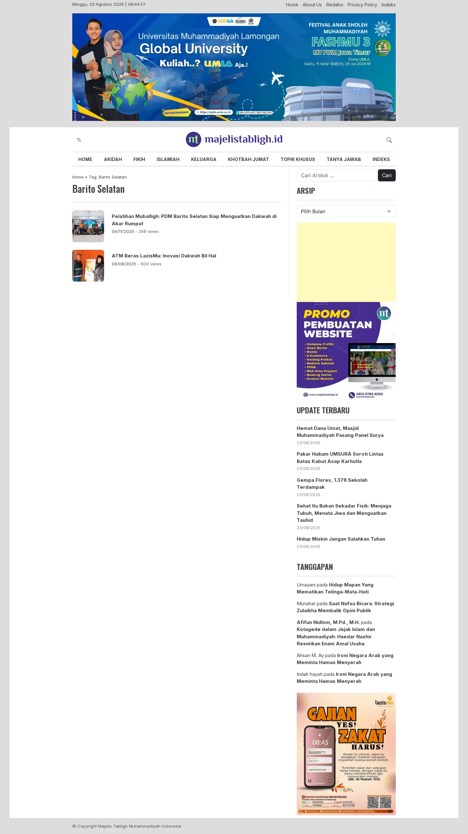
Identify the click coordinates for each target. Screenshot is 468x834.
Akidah (113, 159)
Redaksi (334, 4)
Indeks (389, 4)
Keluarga (203, 159)
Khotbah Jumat (248, 159)
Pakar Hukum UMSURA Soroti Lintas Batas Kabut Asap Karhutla (340, 457)
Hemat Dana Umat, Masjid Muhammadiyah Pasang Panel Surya (340, 431)
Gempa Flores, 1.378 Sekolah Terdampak (332, 483)
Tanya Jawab (344, 159)
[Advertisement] (346, 262)
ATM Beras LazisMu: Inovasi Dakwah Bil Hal (164, 256)
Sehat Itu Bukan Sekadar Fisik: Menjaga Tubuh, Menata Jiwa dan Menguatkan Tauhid (344, 513)
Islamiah (168, 159)
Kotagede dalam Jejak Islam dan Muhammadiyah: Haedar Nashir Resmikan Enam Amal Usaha (336, 636)
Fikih (139, 159)
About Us (312, 4)
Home (292, 4)
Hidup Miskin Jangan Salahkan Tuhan (341, 539)
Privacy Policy (362, 4)
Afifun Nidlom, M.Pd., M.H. (328, 622)
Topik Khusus (297, 159)
